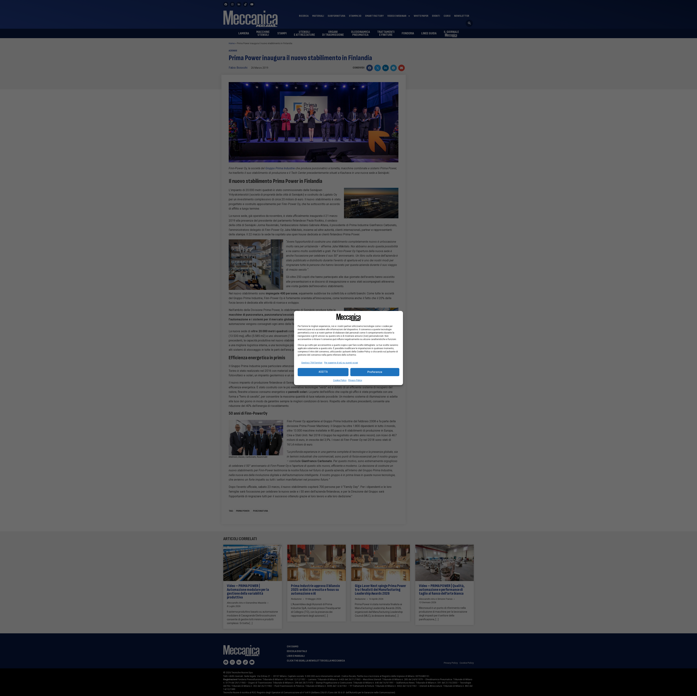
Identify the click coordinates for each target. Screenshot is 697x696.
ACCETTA (323, 372)
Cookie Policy (340, 380)
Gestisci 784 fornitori (311, 362)
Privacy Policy (355, 380)
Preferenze (374, 372)
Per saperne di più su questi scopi (341, 362)
